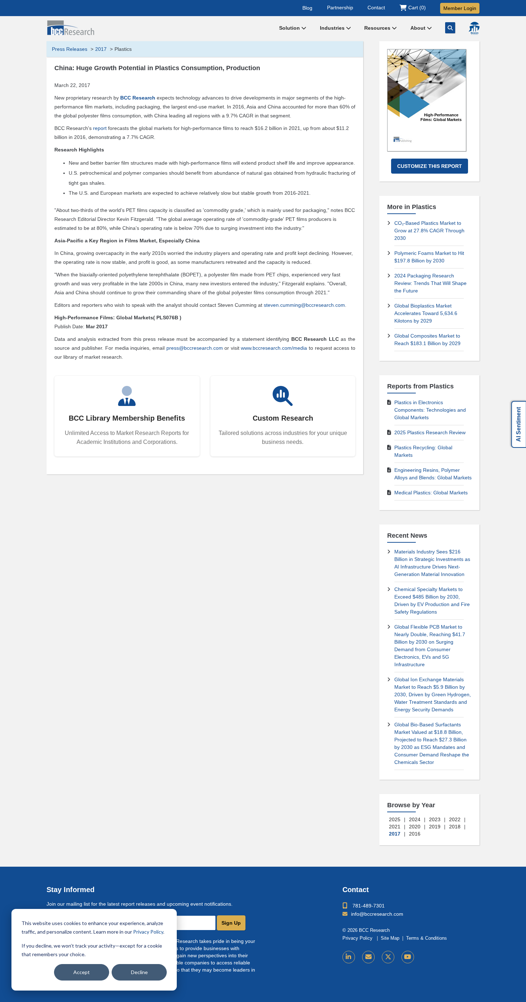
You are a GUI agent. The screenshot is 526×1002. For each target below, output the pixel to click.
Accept (81, 972)
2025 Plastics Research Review (430, 432)
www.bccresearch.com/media (274, 348)
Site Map (390, 938)
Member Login (459, 8)
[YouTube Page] (407, 957)
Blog (307, 7)
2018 (455, 826)
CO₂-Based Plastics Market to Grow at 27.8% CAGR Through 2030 (429, 230)
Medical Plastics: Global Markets (431, 492)
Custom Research (283, 418)
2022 (455, 819)
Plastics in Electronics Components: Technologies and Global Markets (430, 410)
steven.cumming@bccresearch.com (304, 305)
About (418, 28)
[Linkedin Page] (348, 957)
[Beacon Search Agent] (474, 28)
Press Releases (69, 49)
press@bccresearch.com (194, 348)
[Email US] (368, 957)
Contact (376, 7)
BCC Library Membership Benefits (127, 418)
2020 (414, 826)
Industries (333, 28)
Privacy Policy (148, 932)
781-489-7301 (368, 906)
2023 (434, 819)
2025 (394, 819)
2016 (414, 834)
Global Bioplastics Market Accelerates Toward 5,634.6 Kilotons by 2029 (425, 313)
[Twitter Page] (388, 957)
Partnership (340, 7)
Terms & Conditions (426, 938)
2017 (101, 49)
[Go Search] (450, 27)
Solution (290, 28)
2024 (414, 819)
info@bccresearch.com (377, 914)
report (100, 128)
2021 (394, 826)
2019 (434, 826)
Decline (139, 972)
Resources (378, 28)
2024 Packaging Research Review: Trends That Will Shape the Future (430, 283)
